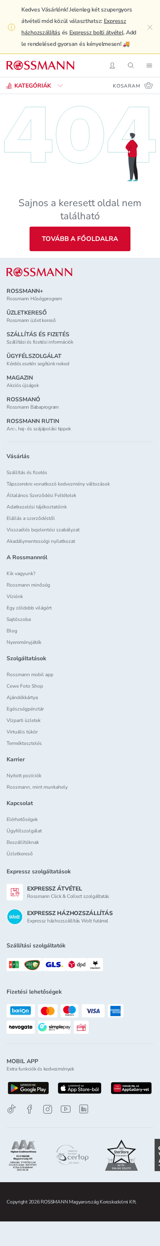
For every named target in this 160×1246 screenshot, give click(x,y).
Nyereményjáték (24, 642)
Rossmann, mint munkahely (37, 787)
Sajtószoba (19, 619)
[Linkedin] (84, 1109)
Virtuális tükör (22, 732)
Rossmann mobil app (30, 674)
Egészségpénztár (25, 709)
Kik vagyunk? (21, 573)
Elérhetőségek (22, 819)
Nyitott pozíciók (24, 775)
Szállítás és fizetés (27, 472)
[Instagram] (48, 1109)
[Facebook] (29, 1109)
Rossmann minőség (28, 585)
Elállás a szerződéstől (31, 518)
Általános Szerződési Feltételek (41, 495)
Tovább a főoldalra (80, 238)
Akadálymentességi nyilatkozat (41, 541)
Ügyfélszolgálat (24, 831)
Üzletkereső (20, 853)
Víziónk (15, 596)
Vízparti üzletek (24, 720)
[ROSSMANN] (39, 272)
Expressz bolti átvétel (96, 32)
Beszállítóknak (23, 842)
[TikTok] (11, 1109)
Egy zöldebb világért (29, 608)
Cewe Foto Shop (25, 686)
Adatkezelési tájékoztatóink (37, 507)
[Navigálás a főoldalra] (40, 65)
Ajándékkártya (22, 697)
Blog (12, 630)
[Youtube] (66, 1109)
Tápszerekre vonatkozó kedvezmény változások (58, 484)
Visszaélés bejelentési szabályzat (43, 529)
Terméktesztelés (24, 743)
